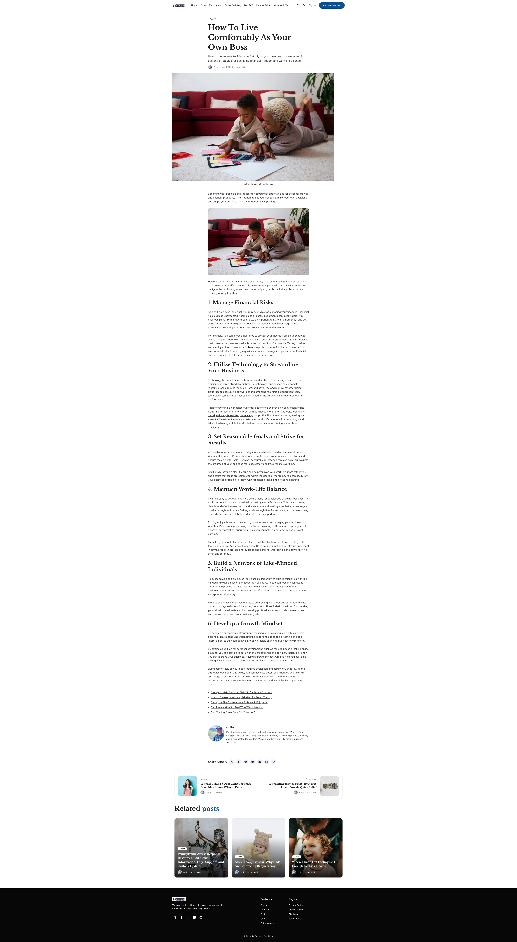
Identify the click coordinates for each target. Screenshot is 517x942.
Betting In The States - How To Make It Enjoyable (239, 702)
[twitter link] (175, 917)
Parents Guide (263, 5)
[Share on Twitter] (231, 761)
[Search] (298, 5)
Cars (263, 918)
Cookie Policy (296, 909)
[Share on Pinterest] (245, 761)
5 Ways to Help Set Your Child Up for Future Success (241, 692)
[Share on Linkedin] (259, 761)
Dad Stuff (265, 909)
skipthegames (296, 526)
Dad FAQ (248, 5)
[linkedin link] (188, 917)
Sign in (312, 5)
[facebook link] (181, 917)
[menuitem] (194, 5)
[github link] (201, 917)
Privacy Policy (296, 905)
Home (194, 5)
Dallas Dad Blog (233, 5)
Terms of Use (295, 918)
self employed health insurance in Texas (231, 347)
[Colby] (210, 67)
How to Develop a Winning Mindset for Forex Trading (241, 697)
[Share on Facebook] (238, 761)
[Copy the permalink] (273, 761)
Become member (331, 5)
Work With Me (281, 5)
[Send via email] (266, 761)
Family (264, 905)
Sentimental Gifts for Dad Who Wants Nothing (237, 707)
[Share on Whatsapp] (252, 761)
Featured (265, 914)
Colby (216, 67)
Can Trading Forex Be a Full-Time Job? (233, 712)
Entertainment (268, 923)
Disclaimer (294, 914)
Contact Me (206, 5)
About (218, 5)
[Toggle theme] (304, 5)
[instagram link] (194, 917)
